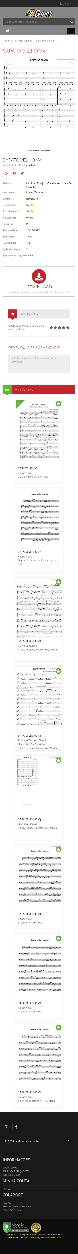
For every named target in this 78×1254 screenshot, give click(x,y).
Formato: (8, 224)
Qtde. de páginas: (12, 249)
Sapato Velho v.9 (29, 914)
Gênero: (7, 198)
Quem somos (10, 1167)
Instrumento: (10, 192)
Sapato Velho (27, 468)
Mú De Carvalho (35, 744)
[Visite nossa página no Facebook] (16, 1126)
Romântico (32, 198)
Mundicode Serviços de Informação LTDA (42, 1237)
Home (6, 40)
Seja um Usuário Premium (17, 1206)
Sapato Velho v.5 (29, 819)
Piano (29, 192)
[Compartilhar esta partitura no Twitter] (22, 173)
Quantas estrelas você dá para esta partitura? (26, 327)
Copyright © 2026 (13, 1234)
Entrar (7, 1188)
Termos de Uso (11, 1174)
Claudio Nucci (55, 183)
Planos (7, 1202)
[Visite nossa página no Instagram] (6, 1126)
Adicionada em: (11, 230)
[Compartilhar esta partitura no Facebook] (14, 173)
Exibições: (8, 236)
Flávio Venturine (27, 645)
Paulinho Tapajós (23, 40)
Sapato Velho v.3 (29, 641)
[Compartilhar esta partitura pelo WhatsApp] (6, 173)
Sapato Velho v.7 (29, 1003)
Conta (66, 3)
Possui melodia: (11, 211)
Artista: (7, 183)
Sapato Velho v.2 (29, 551)
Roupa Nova (25, 473)
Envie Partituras (12, 1210)
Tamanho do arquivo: (14, 255)
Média (29, 217)
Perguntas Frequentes (16, 1171)
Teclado (38, 192)
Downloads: (9, 242)
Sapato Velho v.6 (29, 735)
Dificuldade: (9, 217)
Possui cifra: (9, 205)
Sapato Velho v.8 (29, 1092)
